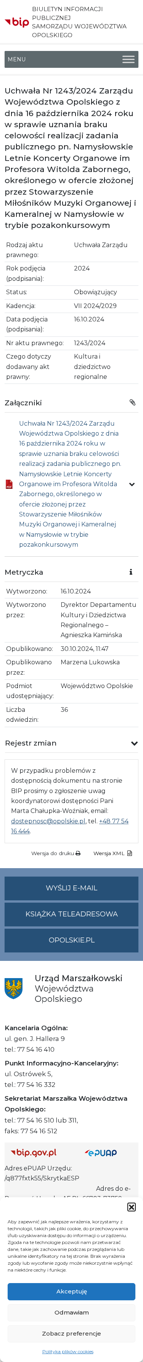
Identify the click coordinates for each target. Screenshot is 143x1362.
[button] (131, 1207)
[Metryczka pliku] (131, 484)
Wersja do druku (53, 853)
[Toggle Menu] (128, 59)
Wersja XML (109, 853)
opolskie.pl (72, 940)
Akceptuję (71, 1291)
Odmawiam (72, 1312)
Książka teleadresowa (72, 914)
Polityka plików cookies (67, 1351)
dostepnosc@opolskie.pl (48, 821)
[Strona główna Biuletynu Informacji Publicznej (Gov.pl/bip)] (42, 1153)
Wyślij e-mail (92, 891)
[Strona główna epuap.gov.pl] (109, 1153)
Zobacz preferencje (71, 1333)
